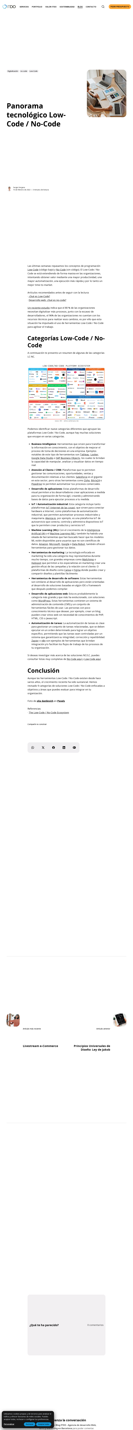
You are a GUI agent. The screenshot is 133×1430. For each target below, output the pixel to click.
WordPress (44, 600)
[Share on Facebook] (53, 747)
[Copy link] (74, 747)
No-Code (61, 269)
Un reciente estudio (39, 307)
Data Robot (78, 544)
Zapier (35, 640)
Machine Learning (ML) (62, 533)
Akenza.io (50, 518)
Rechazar (29, 1424)
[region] (28, 1419)
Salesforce (81, 476)
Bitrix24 (95, 480)
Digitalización (13, 71)
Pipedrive (36, 483)
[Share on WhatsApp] (33, 747)
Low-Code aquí (92, 659)
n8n (43, 640)
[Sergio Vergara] (9, 188)
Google (65, 544)
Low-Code (34, 71)
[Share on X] (43, 747)
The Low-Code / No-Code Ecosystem (49, 712)
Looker (94, 454)
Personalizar (9, 1424)
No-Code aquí (74, 659)
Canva (67, 570)
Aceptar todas (43, 1424)
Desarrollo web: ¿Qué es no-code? (47, 300)
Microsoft (54, 544)
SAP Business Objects (68, 458)
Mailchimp (88, 559)
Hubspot (36, 563)
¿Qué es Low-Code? (39, 296)
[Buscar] (103, 6)
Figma (77, 570)
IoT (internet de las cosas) (60, 507)
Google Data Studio (42, 458)
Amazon (43, 544)
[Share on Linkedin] (64, 747)
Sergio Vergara (19, 187)
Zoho (87, 480)
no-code (24, 71)
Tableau (84, 454)
